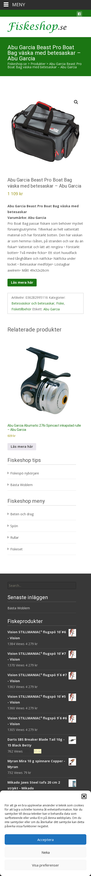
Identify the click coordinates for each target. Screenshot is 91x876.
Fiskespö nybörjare (24, 473)
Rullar (14, 537)
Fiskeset (16, 549)
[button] (84, 796)
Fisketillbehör (21, 309)
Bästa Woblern (21, 485)
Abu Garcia (51, 309)
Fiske (60, 303)
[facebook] (79, 15)
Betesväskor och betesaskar (32, 303)
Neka (46, 852)
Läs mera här (22, 282)
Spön (14, 526)
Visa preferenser (45, 865)
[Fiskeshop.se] (33, 26)
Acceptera (45, 839)
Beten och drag (22, 514)
